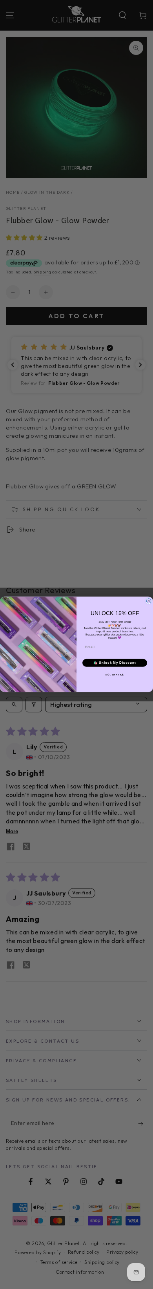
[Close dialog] (148, 601)
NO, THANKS (115, 675)
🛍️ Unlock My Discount (114, 663)
